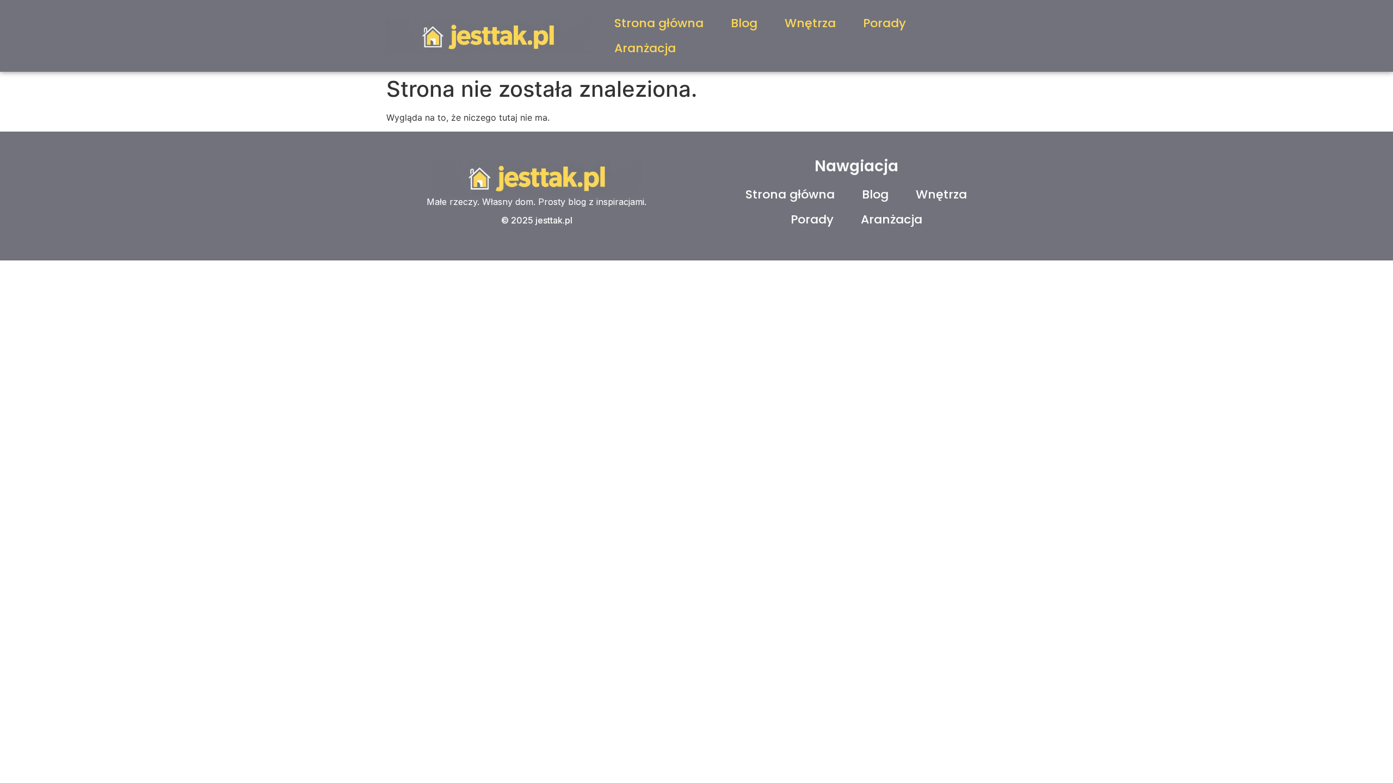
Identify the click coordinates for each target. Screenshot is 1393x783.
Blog (744, 23)
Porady (884, 23)
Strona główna (659, 23)
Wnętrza (810, 23)
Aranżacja (645, 48)
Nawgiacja (856, 166)
